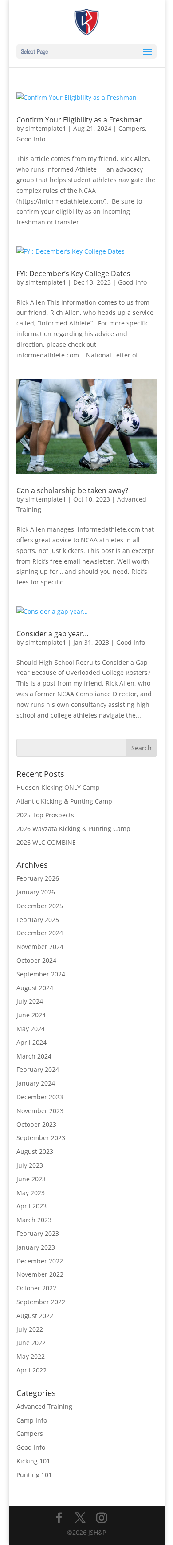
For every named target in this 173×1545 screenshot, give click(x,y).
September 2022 (40, 1302)
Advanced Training (44, 1406)
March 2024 (33, 1056)
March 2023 (33, 1220)
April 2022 (31, 1370)
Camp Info (31, 1420)
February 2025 (37, 919)
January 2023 (35, 1247)
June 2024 (31, 1015)
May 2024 (30, 1028)
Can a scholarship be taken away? (72, 490)
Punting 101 (34, 1474)
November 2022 (39, 1274)
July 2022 (29, 1329)
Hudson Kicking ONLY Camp (58, 787)
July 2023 (29, 1165)
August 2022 (34, 1315)
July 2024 (29, 1001)
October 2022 (36, 1288)
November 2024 (39, 946)
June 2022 (31, 1342)
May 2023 (30, 1192)
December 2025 (39, 906)
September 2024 (40, 974)
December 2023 (39, 1097)
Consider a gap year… (52, 634)
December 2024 (39, 933)
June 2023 (31, 1179)
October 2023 (36, 1124)
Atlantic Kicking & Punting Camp (64, 801)
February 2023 (37, 1233)
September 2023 (40, 1137)
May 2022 (30, 1356)
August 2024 (34, 988)
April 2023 (31, 1206)
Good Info (30, 139)
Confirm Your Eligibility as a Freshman (79, 120)
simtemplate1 (45, 128)
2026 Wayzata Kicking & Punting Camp (73, 828)
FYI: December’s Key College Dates (73, 273)
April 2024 (31, 1042)
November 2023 (39, 1110)
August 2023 (34, 1151)
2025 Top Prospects (45, 815)
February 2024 (37, 1069)
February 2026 (37, 878)
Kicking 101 (33, 1461)
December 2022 (39, 1261)
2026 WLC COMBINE (46, 842)
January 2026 (35, 892)
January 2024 (35, 1083)
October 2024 (36, 960)
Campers (131, 128)
